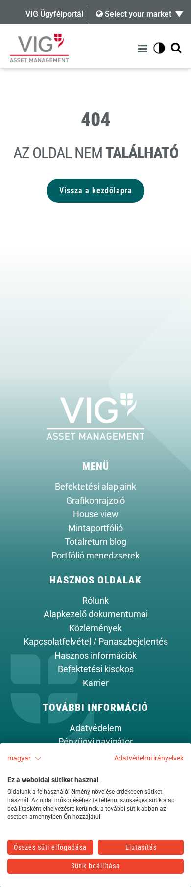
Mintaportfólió (95, 528)
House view (96, 514)
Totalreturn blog (95, 542)
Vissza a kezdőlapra (95, 190)
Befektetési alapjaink (95, 487)
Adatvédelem (96, 728)
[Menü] (144, 48)
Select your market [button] (137, 14)
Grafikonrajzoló (95, 501)
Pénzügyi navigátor (95, 742)
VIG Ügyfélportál (54, 14)
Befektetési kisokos (96, 669)
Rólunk (95, 601)
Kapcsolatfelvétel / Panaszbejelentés (96, 642)
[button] (24, 758)
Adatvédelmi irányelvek (149, 758)
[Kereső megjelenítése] (176, 48)
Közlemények (95, 628)
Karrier (96, 683)
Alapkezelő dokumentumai (96, 614)
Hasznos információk (95, 655)
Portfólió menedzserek (95, 555)
